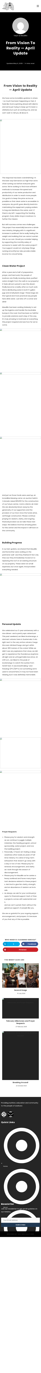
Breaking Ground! (20, 1082)
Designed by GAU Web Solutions (20, 1234)
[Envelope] (10, 1114)
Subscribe (20, 1225)
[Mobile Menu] (38, 6)
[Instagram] (4, 1114)
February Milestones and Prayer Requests (20, 1022)
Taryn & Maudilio (20, 36)
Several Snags (20, 990)
